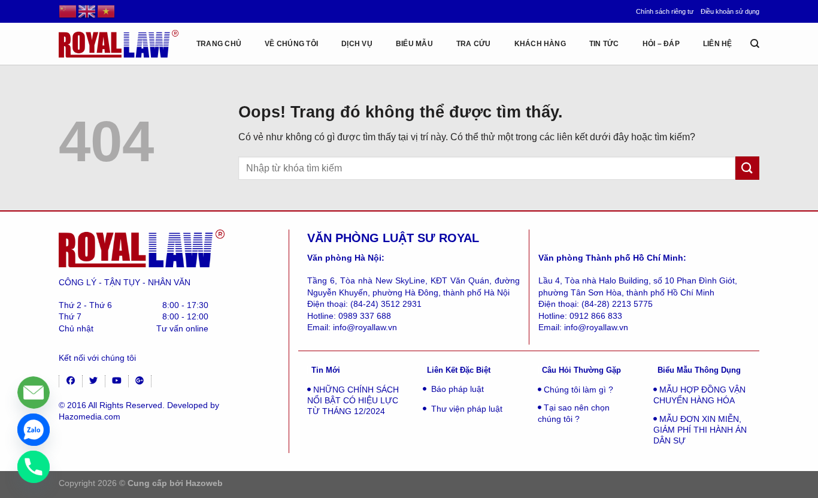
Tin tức (604, 44)
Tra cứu (473, 44)
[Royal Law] (118, 43)
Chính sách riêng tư (664, 11)
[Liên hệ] (33, 392)
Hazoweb (204, 483)
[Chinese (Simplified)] (68, 11)
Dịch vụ (356, 44)
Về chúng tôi (291, 44)
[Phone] (33, 467)
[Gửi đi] (747, 168)
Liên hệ (717, 44)
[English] (87, 11)
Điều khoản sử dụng (730, 11)
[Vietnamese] (106, 11)
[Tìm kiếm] (754, 44)
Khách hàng (540, 44)
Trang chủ (218, 44)
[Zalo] (33, 430)
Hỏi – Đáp (661, 44)
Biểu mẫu (414, 44)
